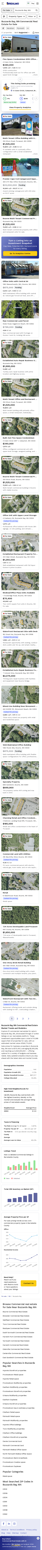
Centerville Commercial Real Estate (16, 1353)
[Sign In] (37, 3)
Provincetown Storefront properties (17, 1391)
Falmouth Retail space (11, 1416)
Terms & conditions (17, 1530)
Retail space (7, 1476)
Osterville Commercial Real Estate (16, 1349)
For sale (3, 1296)
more (36, 75)
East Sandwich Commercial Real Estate (18, 1358)
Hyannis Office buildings (12, 1425)
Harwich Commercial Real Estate (15, 1345)
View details (20, 56)
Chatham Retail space (11, 1412)
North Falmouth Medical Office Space (17, 1454)
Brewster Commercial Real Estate (16, 1316)
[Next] (36, 98)
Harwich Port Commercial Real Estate (17, 1337)
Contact (23, 1533)
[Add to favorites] (36, 37)
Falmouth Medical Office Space (15, 1450)
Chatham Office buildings (12, 1433)
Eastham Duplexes (10, 1400)
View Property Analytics (20, 107)
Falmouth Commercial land (13, 1445)
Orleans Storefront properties (14, 1404)
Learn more (31, 1546)
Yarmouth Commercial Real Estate (16, 1341)
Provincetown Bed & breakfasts (15, 1458)
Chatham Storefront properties (15, 1437)
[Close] (38, 1538)
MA (10, 1296)
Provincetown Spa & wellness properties (18, 1408)
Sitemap (15, 1533)
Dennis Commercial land (12, 1441)
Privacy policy (31, 1530)
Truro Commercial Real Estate (14, 1324)
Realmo (12, 3)
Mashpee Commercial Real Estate (16, 1328)
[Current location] (3, 28)
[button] (26, 10)
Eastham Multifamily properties (15, 1387)
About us (4, 1530)
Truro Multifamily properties (14, 1429)
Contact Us (29, 1283)
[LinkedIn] (9, 1523)
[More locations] (28, 28)
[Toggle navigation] (3, 3)
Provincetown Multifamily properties (17, 1383)
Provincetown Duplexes (12, 1466)
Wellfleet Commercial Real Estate (16, 1320)
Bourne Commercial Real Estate (15, 1312)
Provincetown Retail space (13, 1375)
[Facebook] (3, 1523)
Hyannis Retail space (11, 1379)
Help (8, 1533)
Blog (3, 1533)
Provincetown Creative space (14, 1462)
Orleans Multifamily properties (15, 1395)
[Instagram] (14, 1523)
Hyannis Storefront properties (14, 1370)
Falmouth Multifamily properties (15, 1420)
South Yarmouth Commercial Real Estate (18, 1333)
